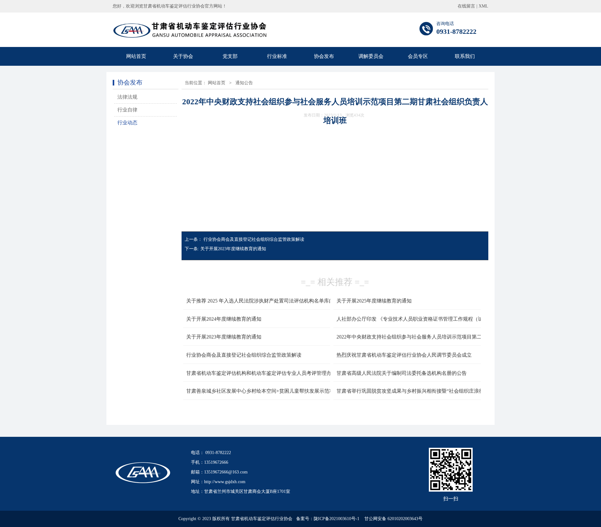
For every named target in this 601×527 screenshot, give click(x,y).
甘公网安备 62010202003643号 (393, 518)
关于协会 (183, 56)
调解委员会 (370, 56)
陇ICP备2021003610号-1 (336, 518)
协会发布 (324, 56)
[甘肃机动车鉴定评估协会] (191, 37)
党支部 (230, 56)
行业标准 (277, 56)
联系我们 (465, 56)
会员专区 (418, 56)
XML (483, 6)
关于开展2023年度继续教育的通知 (233, 248)
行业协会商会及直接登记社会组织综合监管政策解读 (253, 239)
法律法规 (127, 97)
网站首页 (136, 56)
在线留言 (466, 6)
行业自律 (127, 109)
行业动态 (127, 122)
